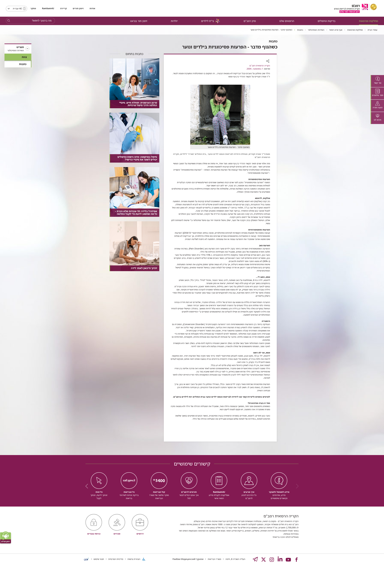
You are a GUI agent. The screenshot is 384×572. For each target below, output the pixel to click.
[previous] (296, 486)
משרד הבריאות (214, 559)
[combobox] (16, 8)
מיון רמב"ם (250, 21)
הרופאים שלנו (286, 21)
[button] (17, 48)
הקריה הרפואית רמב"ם (259, 65)
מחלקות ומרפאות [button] (368, 21)
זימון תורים (78, 8)
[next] (88, 486)
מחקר (33, 8)
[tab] (377, 81)
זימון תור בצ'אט (138, 21)
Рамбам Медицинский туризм (187, 559)
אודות (92, 8)
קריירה (63, 8)
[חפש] (9, 21)
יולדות (174, 21)
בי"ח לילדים (207, 21)
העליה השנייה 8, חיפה (235, 559)
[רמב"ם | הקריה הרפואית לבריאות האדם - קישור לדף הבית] (355, 8)
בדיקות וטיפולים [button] (326, 21)
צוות (24, 57)
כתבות (22, 64)
